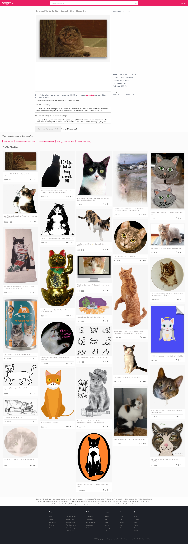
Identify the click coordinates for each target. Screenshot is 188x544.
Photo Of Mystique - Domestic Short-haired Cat (130, 439)
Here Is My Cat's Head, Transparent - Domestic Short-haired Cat (166, 411)
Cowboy (107, 528)
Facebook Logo (71, 525)
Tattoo (136, 530)
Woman (107, 525)
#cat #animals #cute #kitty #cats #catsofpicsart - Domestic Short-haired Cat (93, 199)
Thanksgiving (90, 522)
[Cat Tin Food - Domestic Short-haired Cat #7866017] (20, 325)
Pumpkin (52, 528)
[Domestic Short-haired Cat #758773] (57, 394)
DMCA (139, 539)
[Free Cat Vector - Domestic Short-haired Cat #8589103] (94, 341)
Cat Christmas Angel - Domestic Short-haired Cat (167, 356)
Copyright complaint (69, 129)
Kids (106, 530)
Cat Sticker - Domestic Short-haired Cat (127, 377)
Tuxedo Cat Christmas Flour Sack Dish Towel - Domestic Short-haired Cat (19, 287)
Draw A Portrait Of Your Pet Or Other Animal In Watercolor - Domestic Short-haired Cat (92, 421)
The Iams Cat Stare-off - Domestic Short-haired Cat (93, 286)
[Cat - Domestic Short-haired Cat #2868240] (130, 236)
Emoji (135, 516)
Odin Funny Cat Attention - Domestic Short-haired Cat (55, 358)
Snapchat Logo (71, 528)
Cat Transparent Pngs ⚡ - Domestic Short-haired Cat (91, 245)
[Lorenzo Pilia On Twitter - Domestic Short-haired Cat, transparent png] (73, 38)
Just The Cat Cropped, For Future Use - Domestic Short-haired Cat (20, 217)
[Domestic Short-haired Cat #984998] (20, 406)
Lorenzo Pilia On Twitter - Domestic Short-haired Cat (20, 174)
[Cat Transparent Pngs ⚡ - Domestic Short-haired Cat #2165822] (94, 225)
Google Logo (70, 530)
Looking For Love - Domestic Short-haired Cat (166, 248)
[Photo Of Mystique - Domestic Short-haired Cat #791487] (130, 412)
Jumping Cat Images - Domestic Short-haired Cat (19, 388)
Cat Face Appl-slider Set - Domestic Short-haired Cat (167, 213)
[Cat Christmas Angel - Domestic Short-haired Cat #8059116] (167, 329)
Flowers (136, 519)
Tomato (51, 525)
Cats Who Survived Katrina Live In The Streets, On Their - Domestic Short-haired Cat (129, 209)
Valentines (89, 525)
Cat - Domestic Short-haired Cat (124, 256)
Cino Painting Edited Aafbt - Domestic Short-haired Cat (165, 460)
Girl (106, 519)
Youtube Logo (70, 522)
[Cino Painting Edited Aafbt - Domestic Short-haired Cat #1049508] (167, 439)
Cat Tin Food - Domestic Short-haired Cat (18, 354)
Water (136, 525)
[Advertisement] (70, 76)
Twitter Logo (70, 519)
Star (121, 525)
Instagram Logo (71, 516)
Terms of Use (146, 539)
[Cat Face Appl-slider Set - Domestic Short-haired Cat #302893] (167, 180)
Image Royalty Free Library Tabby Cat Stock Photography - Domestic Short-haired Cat (128, 332)
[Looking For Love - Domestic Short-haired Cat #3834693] (167, 234)
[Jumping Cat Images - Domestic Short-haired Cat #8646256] (20, 374)
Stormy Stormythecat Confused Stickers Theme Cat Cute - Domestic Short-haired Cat (56, 191)
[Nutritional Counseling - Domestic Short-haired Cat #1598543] (20, 442)
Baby (106, 522)
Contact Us (131, 539)
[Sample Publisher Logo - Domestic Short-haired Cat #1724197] (94, 457)
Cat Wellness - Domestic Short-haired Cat (91, 317)
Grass (122, 522)
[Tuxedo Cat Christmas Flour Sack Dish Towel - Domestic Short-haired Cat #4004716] (20, 256)
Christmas (89, 516)
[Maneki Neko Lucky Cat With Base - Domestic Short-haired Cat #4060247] (57, 277)
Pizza (50, 516)
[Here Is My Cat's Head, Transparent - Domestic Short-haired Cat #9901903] (167, 387)
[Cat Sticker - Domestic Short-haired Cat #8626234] (130, 358)
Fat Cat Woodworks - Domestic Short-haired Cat (57, 238)
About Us (124, 539)
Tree (121, 528)
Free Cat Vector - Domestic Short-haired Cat (92, 358)
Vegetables (52, 522)
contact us (90, 95)
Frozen (107, 516)
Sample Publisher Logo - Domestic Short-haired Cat (93, 485)
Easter (88, 528)
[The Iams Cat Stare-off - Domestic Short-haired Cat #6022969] (94, 269)
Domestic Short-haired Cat (49, 423)
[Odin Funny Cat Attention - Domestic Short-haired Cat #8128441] (57, 338)
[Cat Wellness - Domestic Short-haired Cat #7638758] (94, 305)
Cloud (121, 516)
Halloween (89, 519)
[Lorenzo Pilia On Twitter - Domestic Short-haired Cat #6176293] (20, 161)
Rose (135, 522)
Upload (183, 3)
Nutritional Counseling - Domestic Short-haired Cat (19, 460)
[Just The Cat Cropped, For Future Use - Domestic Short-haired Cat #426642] (20, 199)
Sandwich (52, 519)
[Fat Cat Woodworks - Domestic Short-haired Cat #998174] (57, 219)
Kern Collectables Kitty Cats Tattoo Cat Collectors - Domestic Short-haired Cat (167, 294)
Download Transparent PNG (48, 129)
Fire (121, 519)
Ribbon (136, 528)
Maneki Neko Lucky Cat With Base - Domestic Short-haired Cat (56, 310)
